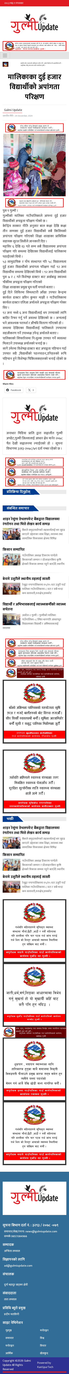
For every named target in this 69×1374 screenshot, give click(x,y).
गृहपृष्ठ (8, 1330)
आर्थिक (9, 1353)
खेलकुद (44, 1353)
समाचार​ (9, 1338)
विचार (43, 1345)
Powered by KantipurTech (45, 1365)
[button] (64, 3)
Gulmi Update (13, 110)
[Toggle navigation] (5, 55)
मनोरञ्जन (9, 1345)
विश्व (42, 1338)
